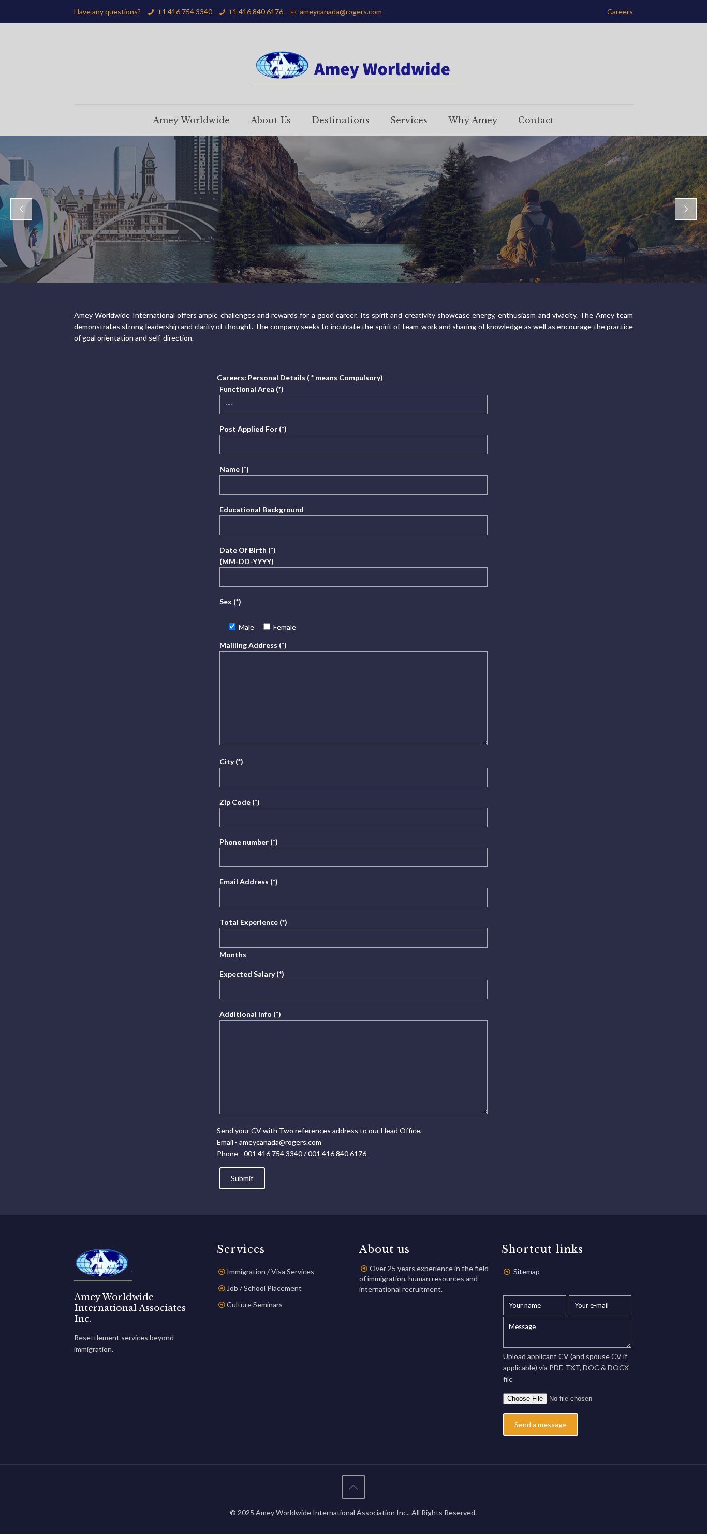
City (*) (231, 761)
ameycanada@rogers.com (341, 11)
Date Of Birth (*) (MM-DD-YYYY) (247, 555)
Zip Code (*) (239, 802)
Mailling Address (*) (253, 645)
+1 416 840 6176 (255, 11)
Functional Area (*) (251, 389)
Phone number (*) (248, 841)
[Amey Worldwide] (353, 63)
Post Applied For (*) (253, 428)
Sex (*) (230, 601)
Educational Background (261, 509)
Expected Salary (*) (251, 973)
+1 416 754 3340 (184, 11)
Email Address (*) (248, 881)
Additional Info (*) (250, 1014)
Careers (620, 11)
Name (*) (234, 469)
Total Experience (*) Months (253, 938)
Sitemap (526, 1271)
